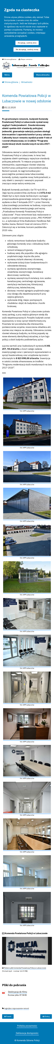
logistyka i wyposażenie (13, 1008)
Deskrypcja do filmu (17, 992)
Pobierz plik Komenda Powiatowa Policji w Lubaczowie (25, 968)
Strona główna (11, 82)
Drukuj (47, 1016)
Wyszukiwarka (43, 75)
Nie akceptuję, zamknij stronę (27, 49)
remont (26, 1008)
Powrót (8, 1016)
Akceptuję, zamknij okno (27, 43)
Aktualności (26, 82)
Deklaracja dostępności (27, 1033)
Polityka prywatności (27, 1025)
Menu (7, 75)
